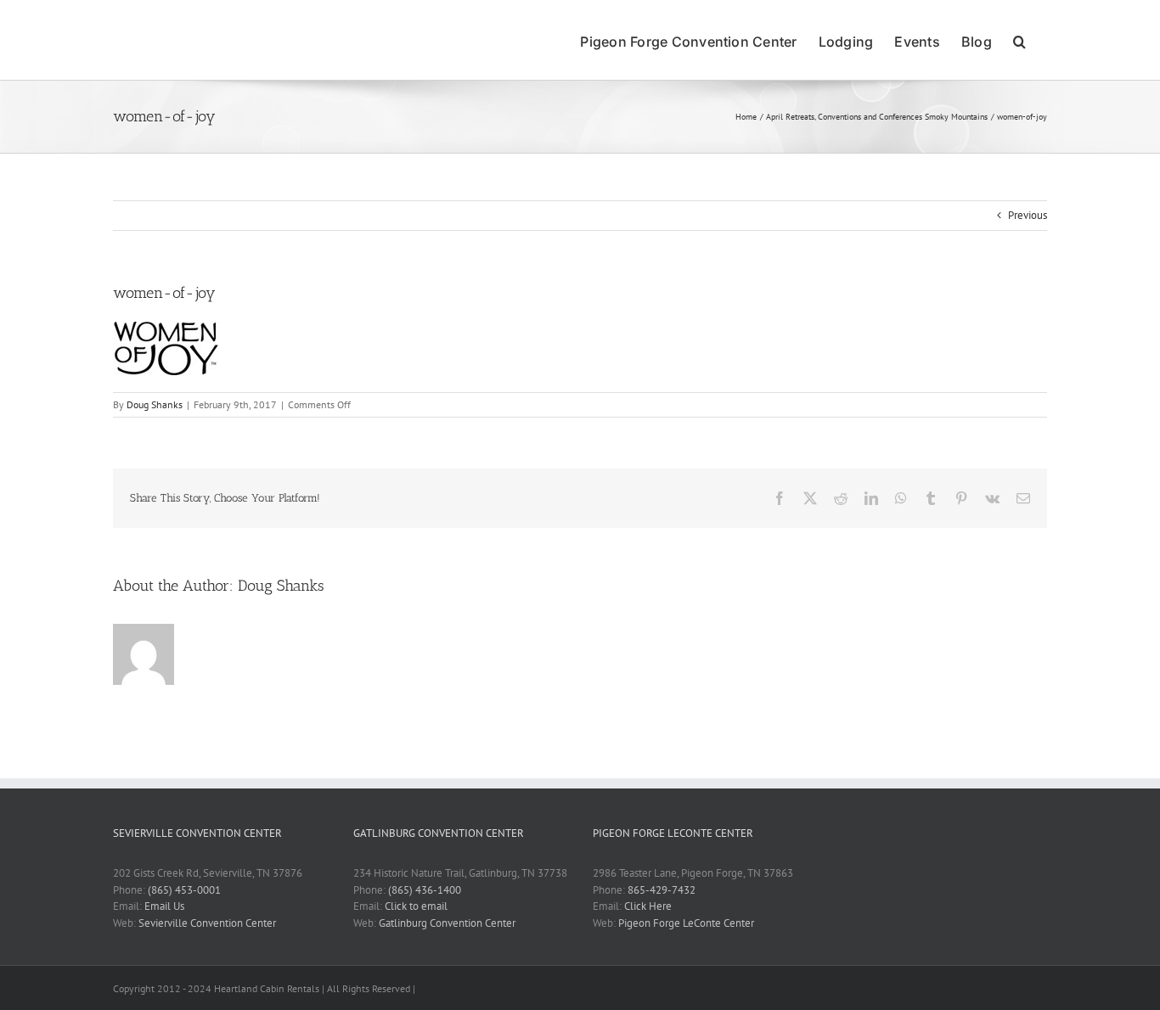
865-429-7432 (661, 890)
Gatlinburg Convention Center (447, 923)
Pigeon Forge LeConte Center (686, 923)
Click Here (648, 906)
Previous (1027, 215)
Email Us (164, 906)
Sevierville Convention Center (207, 923)
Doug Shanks (155, 404)
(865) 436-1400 (424, 890)
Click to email (416, 906)
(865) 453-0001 (184, 890)
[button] (1019, 40)
